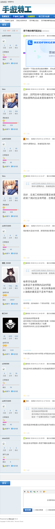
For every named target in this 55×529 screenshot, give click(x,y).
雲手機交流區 (34, 20)
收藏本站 (11, 2)
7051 (10, 286)
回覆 (28, 84)
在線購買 (31, 16)
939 (16, 111)
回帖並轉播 (39, 510)
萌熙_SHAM (6, 263)
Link (34, 491)
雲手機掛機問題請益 (48, 20)
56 (16, 373)
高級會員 (6, 118)
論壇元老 (6, 292)
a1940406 (5, 364)
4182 (16, 336)
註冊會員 (6, 52)
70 (4, 286)
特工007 (5, 313)
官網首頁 (5, 16)
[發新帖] (5, 25)
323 (10, 111)
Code (40, 491)
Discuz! (11, 519)
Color (28, 491)
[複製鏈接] (45, 31)
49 (4, 336)
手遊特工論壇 (18, 16)
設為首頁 (4, 2)
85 (16, 45)
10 (10, 373)
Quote (37, 491)
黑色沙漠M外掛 (21, 20)
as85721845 (6, 36)
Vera (3, 89)
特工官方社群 (44, 16)
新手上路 (6, 454)
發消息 (15, 63)
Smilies (44, 491)
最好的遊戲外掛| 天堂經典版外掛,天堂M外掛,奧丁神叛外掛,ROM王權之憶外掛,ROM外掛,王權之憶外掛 (1, 20)
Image (31, 491)
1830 (10, 336)
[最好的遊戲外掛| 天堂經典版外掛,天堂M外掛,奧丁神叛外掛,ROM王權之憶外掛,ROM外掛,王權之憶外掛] (16, 13)
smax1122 (6, 438)
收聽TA (7, 63)
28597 (12, 300)
